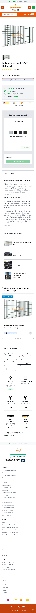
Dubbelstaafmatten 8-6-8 (20, 253)
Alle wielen (5, 522)
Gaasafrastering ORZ (7, 512)
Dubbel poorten (6, 487)
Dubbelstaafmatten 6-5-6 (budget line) (20, 274)
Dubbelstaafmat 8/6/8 (8, 507)
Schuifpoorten (6, 490)
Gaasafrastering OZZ (7, 510)
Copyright (23, 610)
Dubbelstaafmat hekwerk (9, 470)
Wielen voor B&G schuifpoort (10, 527)
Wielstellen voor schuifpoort (10, 535)
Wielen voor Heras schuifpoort (10, 530)
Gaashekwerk (6, 473)
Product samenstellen (19, 80)
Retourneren (5, 555)
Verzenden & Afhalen (24, 364)
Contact (4, 580)
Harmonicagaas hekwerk (9, 475)
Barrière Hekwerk (7, 515)
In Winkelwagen (19, 161)
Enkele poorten (6, 485)
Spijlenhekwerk (6, 478)
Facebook (5, 587)
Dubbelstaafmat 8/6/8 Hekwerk (22, 242)
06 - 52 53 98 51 (6, 567)
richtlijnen (13, 460)
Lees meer (7, 225)
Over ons (4, 577)
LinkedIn (4, 592)
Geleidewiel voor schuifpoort (10, 532)
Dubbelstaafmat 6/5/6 (8, 505)
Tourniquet (5, 495)
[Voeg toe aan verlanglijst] (30, 333)
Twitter (4, 590)
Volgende (26, 148)
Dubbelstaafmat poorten (8, 497)
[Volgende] (33, 338)
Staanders (16, 263)
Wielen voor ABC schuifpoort (10, 525)
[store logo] (15, 7)
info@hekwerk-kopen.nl (8, 569)
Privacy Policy (14, 610)
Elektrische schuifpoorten (9, 492)
